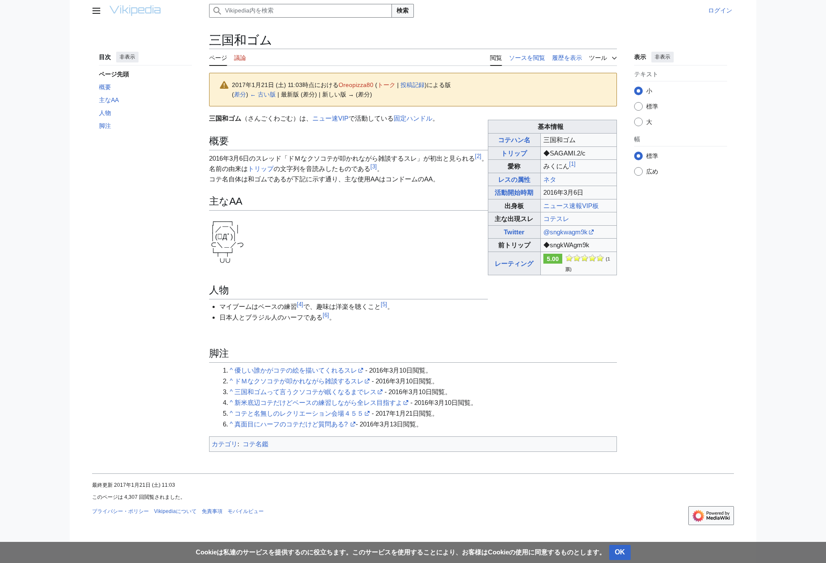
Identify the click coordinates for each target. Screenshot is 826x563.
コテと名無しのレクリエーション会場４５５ (299, 413)
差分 (240, 94)
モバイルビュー (246, 511)
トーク (386, 84)
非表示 (127, 57)
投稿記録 (413, 84)
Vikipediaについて (175, 511)
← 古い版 (263, 94)
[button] (96, 11)
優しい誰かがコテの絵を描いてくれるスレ (295, 370)
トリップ (514, 153)
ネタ (549, 179)
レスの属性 (514, 179)
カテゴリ (224, 444)
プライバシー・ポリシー (120, 511)
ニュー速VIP (330, 118)
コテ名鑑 (255, 444)
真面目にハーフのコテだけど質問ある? (291, 424)
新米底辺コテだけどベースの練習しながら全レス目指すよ (318, 402)
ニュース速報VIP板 (571, 205)
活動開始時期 (514, 192)
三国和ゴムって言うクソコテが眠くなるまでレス (305, 391)
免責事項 (212, 511)
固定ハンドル (413, 118)
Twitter (514, 232)
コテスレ (556, 218)
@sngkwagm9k (565, 232)
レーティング (514, 263)
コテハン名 (514, 139)
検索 (403, 10)
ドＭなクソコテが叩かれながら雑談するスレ (299, 381)
